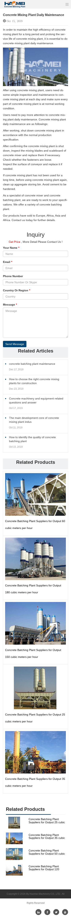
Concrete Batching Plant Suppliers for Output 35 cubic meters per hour (47, 838)
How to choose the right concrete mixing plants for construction (34, 381)
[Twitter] (56, 912)
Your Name (11, 247)
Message (10, 304)
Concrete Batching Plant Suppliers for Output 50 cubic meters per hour (47, 853)
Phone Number (13, 276)
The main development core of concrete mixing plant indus (34, 419)
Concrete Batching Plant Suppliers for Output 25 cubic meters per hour (47, 822)
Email (7, 261)
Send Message (14, 344)
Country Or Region (16, 290)
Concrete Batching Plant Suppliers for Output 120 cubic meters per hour (44, 869)
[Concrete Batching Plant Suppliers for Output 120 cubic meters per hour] (14, 870)
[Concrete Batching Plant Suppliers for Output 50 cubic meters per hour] (14, 854)
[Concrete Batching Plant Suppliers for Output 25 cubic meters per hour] (14, 823)
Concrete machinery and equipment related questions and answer (36, 400)
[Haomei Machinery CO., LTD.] (15, 4)
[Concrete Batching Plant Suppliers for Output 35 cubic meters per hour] (14, 838)
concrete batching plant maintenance (32, 363)
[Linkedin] (38, 912)
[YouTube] (65, 912)
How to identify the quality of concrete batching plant (32, 439)
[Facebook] (47, 912)
